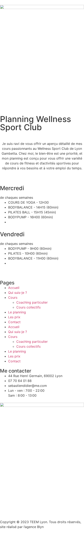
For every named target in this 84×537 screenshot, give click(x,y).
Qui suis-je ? (17, 293)
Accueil (13, 288)
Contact (14, 322)
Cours (12, 297)
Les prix (14, 317)
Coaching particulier (32, 302)
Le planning (17, 312)
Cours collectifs (28, 307)
